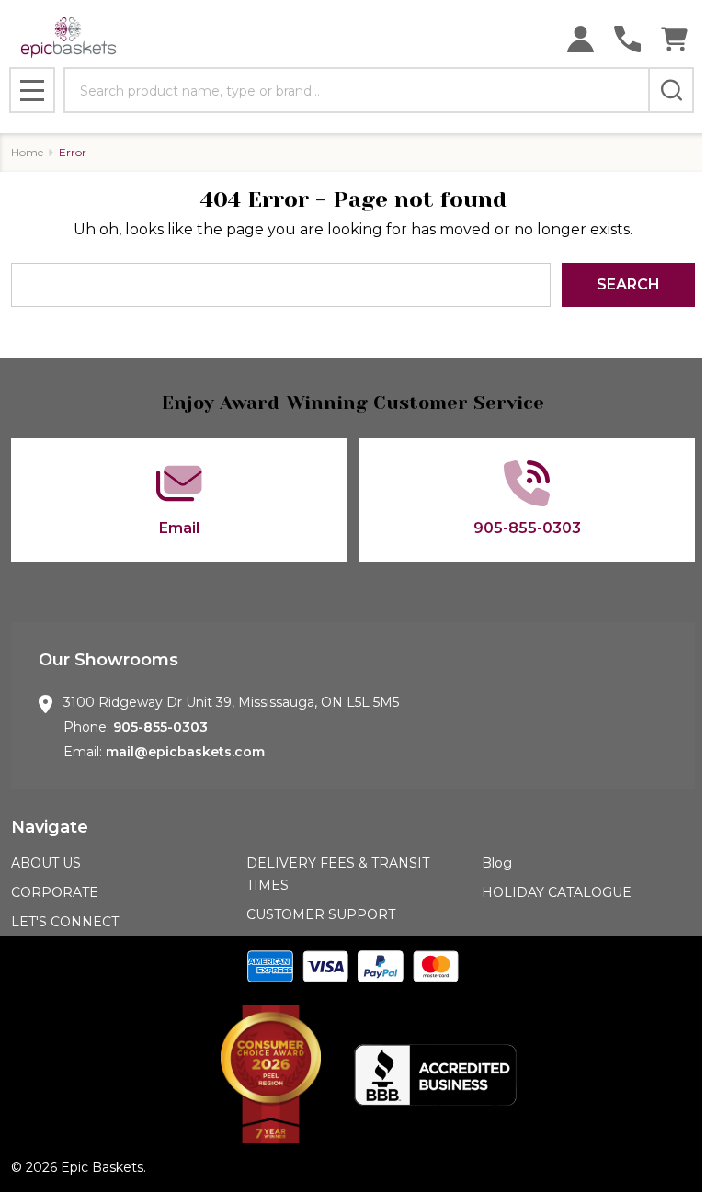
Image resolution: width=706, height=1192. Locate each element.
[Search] (671, 90)
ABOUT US (46, 863)
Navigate (49, 827)
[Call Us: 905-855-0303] (627, 39)
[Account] (580, 39)
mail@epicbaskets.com (185, 752)
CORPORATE (54, 892)
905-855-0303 (160, 727)
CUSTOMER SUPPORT (320, 914)
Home (27, 152)
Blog (497, 863)
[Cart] (674, 39)
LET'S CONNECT (65, 922)
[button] (270, 1074)
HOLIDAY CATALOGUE (557, 892)
